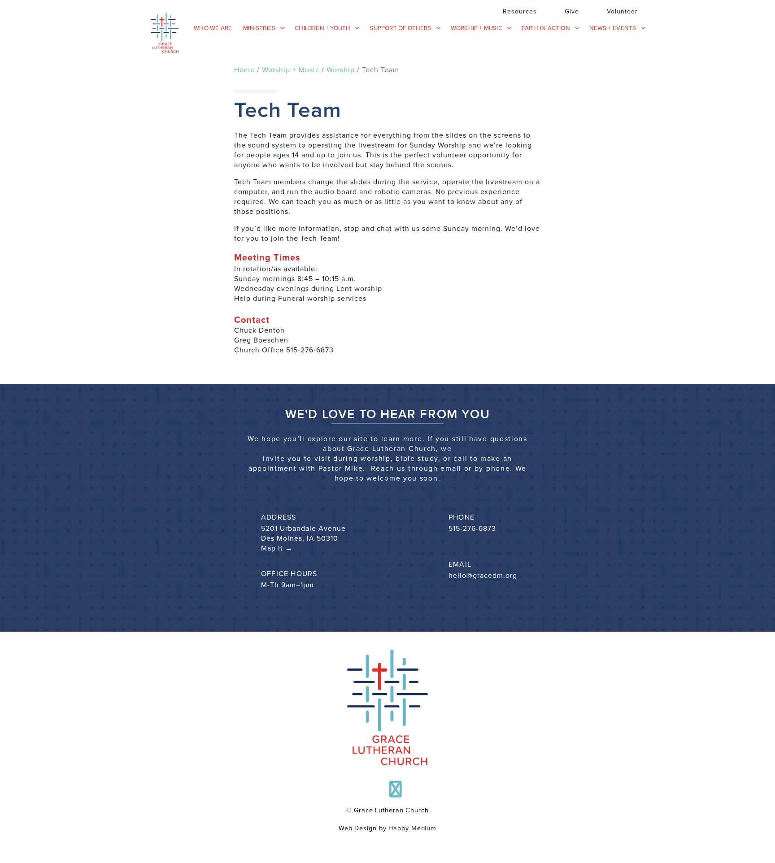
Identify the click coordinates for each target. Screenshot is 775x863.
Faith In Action (546, 27)
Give (572, 11)
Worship (341, 70)
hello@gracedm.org (482, 576)
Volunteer (622, 11)
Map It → (277, 548)
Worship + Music (476, 27)
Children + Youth (322, 27)
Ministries (259, 27)
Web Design (358, 828)
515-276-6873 (472, 528)
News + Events (612, 27)
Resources (520, 11)
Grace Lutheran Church (391, 810)
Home (244, 70)
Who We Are (213, 27)
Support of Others (400, 27)
